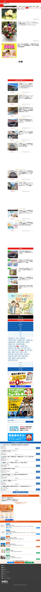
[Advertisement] (20, 71)
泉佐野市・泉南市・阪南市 (21, 358)
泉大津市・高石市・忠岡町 (12, 356)
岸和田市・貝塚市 (25, 356)
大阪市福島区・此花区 (21, 340)
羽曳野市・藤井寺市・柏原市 (12, 360)
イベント (33, 7)
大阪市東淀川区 (22, 338)
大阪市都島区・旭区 (29, 340)
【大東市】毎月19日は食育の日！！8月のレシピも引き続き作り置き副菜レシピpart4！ (25, 269)
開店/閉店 (13, 7)
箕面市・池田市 (14, 350)
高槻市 (9, 352)
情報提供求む (4, 569)
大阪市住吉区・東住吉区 (13, 346)
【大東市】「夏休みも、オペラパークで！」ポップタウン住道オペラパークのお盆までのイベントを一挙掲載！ (25, 184)
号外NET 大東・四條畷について (7, 578)
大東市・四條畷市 (17, 348)
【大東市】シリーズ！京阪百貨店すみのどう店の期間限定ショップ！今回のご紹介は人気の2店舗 (25, 145)
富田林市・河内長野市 (11, 358)
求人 (10, 7)
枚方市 (17, 352)
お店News (17, 7)
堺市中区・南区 (26, 354)
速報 (37, 7)
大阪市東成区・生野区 (20, 342)
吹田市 (29, 348)
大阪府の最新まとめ (11, 338)
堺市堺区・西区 (10, 354)
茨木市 (9, 350)
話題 (30, 7)
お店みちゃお (23, 7)
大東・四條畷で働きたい (16, 442)
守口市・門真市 (23, 348)
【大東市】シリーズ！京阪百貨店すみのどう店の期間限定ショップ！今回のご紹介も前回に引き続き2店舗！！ (25, 223)
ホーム (4, 565)
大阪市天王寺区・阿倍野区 (20, 344)
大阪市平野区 (10, 348)
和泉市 (19, 356)
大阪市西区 (27, 342)
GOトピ (2, 7)
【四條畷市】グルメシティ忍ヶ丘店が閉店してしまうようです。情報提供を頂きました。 (25, 133)
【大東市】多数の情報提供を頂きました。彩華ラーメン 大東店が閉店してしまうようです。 (25, 121)
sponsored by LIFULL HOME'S (25, 521)
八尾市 (26, 352)
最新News (6, 7)
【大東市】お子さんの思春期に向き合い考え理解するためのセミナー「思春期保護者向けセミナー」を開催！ (25, 261)
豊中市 (21, 350)
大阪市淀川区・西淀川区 (12, 340)
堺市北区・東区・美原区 (18, 354)
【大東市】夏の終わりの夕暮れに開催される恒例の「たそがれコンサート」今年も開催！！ (25, 287)
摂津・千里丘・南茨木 (28, 350)
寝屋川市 (13, 352)
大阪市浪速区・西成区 (23, 346)
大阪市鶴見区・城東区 (11, 342)
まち (27, 7)
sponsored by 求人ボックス (25, 442)
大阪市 (17, 338)
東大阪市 (21, 352)
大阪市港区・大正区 (11, 344)
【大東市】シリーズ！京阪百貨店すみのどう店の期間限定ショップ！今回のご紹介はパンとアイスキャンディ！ (25, 211)
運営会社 (4, 567)
